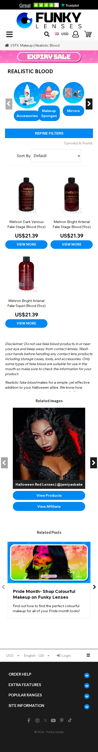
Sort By (24, 155)
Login (66, 655)
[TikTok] (70, 720)
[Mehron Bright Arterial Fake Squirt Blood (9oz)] (26, 290)
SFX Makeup (22, 45)
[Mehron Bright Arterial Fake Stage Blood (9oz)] (71, 211)
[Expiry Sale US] (49, 56)
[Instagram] (37, 720)
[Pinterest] (62, 720)
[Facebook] (28, 720)
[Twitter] (45, 720)
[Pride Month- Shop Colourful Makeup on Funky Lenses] (49, 580)
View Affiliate (49, 506)
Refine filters (49, 133)
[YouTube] (53, 720)
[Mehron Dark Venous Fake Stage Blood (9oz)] (26, 211)
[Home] (7, 45)
